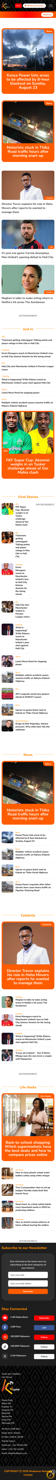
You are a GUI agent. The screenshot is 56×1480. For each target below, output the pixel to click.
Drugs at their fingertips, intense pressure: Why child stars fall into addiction (32, 726)
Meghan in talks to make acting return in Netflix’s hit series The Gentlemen (31, 1002)
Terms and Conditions (11, 1373)
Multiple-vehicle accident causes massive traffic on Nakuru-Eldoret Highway (32, 678)
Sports (4, 389)
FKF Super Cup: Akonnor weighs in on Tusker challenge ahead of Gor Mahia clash (28, 466)
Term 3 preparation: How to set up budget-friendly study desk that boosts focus (32, 1190)
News (49, 31)
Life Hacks (46, 1096)
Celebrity (49, 198)
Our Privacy (7, 1377)
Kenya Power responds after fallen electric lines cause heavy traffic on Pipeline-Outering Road (33, 887)
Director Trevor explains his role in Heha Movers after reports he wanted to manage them (27, 208)
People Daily (7, 1400)
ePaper (18, 6)
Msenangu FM (8, 1423)
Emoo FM (6, 1419)
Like (44, 1327)
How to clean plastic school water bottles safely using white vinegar (32, 1174)
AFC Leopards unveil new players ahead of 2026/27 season (32, 695)
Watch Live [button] (47, 15)
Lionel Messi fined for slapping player (21, 392)
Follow (44, 1337)
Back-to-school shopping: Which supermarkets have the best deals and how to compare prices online (28, 1148)
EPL (51, 247)
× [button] (53, 1471)
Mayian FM (7, 1416)
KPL (6, 451)
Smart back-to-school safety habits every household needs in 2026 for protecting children (33, 1207)
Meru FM (6, 1413)
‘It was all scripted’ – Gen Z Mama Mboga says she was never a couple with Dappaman (33, 1055)
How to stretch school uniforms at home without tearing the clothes (32, 1224)
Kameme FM (7, 1410)
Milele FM (6, 1403)
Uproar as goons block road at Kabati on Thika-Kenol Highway (31, 711)
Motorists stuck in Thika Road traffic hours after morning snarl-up (28, 151)
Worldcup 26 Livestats (35, 6)
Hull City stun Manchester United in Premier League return (22, 610)
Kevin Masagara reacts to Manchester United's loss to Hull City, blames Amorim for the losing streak (22, 581)
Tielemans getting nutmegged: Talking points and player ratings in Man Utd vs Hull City (22, 546)
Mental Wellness (22, 721)
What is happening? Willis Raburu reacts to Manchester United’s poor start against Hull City (22, 638)
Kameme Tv (7, 1406)
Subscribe (28, 1291)
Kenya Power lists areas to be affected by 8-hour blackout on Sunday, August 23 (28, 81)
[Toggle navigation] (50, 6)
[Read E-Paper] (50, 1474)
